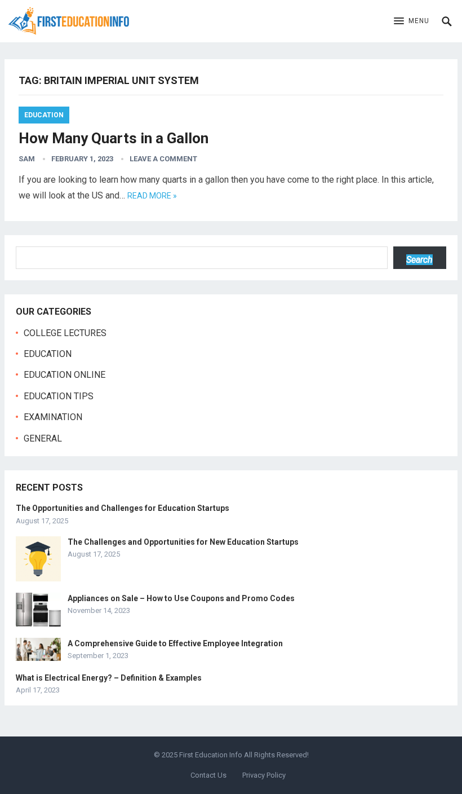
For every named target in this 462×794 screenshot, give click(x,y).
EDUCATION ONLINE (64, 374)
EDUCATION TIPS (59, 396)
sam (27, 159)
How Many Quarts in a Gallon (113, 138)
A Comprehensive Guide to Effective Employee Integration (175, 643)
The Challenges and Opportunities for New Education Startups (183, 541)
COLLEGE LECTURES (65, 333)
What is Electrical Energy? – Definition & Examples (109, 677)
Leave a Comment (163, 159)
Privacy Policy (264, 775)
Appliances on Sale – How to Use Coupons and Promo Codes (181, 598)
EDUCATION (44, 115)
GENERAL (43, 438)
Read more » (152, 195)
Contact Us (208, 775)
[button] (411, 21)
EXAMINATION (53, 417)
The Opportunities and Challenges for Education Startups (122, 508)
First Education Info (210, 755)
